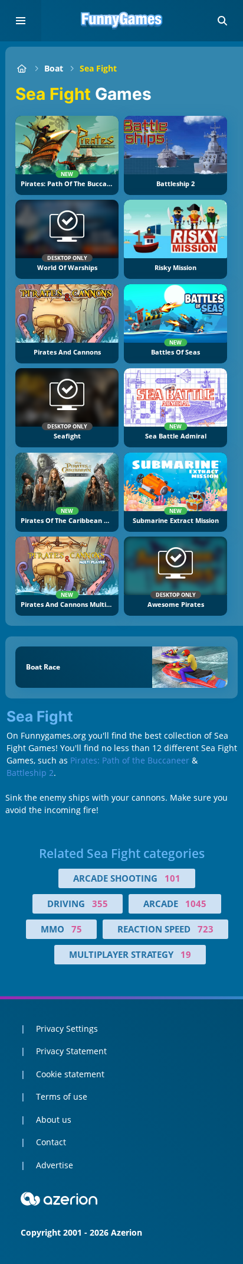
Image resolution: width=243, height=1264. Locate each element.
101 (172, 878)
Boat (53, 68)
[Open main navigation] (20, 20)
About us (53, 1119)
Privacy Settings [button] (67, 1028)
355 (100, 903)
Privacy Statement (71, 1051)
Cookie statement (70, 1074)
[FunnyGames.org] (21, 68)
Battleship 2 (30, 772)
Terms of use (61, 1096)
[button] (222, 20)
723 (206, 929)
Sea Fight (98, 68)
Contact (51, 1142)
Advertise (54, 1165)
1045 (195, 903)
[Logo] (121, 20)
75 (76, 929)
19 (185, 954)
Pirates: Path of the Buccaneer (129, 760)
